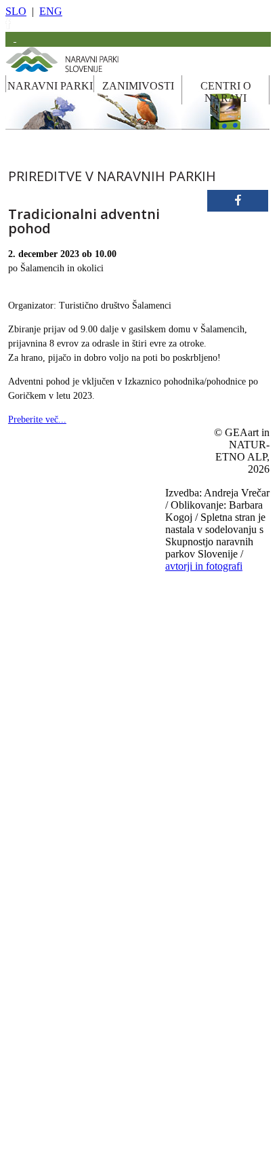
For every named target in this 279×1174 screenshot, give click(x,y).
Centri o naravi (189, 1152)
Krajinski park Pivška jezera (79, 728)
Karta (174, 1063)
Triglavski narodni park (71, 482)
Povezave (180, 1085)
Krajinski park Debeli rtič (74, 594)
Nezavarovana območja (71, 1041)
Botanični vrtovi (59, 996)
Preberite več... (37, 419)
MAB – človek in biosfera (76, 1086)
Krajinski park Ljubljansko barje (85, 683)
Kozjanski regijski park (71, 504)
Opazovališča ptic (62, 907)
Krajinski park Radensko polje (82, 751)
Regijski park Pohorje (69, 549)
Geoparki (49, 951)
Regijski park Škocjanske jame (83, 571)
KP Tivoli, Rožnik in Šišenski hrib (89, 818)
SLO (15, 11)
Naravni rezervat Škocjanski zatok (88, 862)
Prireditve (180, 951)
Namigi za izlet (189, 907)
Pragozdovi (52, 974)
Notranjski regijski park (72, 527)
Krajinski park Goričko (71, 616)
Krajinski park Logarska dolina (83, 706)
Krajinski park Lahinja (70, 661)
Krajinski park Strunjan (71, 795)
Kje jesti (178, 974)
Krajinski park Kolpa (68, 639)
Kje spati (179, 996)
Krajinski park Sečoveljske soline (87, 773)
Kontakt (178, 1107)
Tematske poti (56, 929)
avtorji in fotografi (203, 566)
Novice (176, 1130)
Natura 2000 (54, 1063)
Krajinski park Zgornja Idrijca (81, 840)
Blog (173, 1018)
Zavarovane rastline (65, 1018)
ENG (50, 11)
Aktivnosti (182, 929)
